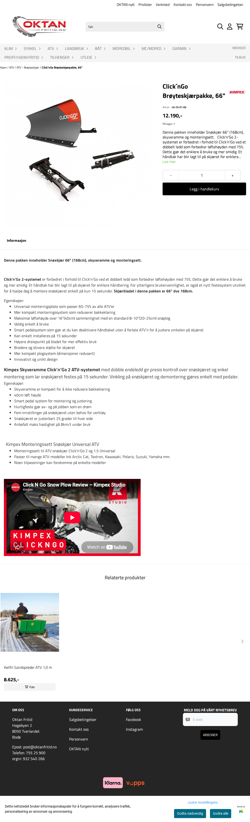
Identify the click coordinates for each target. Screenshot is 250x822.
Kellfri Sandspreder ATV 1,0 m (28, 667)
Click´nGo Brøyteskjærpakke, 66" (62, 67)
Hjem (3, 67)
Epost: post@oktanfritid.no (34, 747)
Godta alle (220, 813)
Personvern (205, 4)
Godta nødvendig (190, 813)
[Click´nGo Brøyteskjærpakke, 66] (77, 154)
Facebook (133, 719)
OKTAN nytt (126, 4)
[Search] (159, 27)
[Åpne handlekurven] (239, 27)
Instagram (134, 729)
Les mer (169, 161)
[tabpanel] (30, 639)
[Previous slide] (8, 641)
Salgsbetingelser (230, 4)
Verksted (163, 4)
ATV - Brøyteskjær (28, 67)
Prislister (145, 4)
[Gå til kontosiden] (229, 27)
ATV (12, 67)
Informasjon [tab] (16, 240)
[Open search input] (220, 26)
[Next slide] (242, 641)
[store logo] (39, 26)
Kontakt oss (183, 4)
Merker (239, 48)
